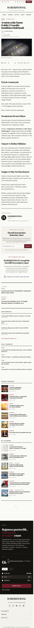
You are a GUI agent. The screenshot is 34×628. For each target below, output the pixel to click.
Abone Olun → (16, 585)
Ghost (27, 627)
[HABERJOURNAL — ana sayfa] (16, 598)
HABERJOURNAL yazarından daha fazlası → (18, 220)
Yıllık (10, 569)
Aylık (4, 569)
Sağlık (22, 14)
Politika (16, 14)
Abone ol (29, 1)
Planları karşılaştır (6, 589)
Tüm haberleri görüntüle (8, 338)
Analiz (4, 14)
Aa (15, 62)
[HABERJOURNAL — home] (16, 7)
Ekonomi (28, 14)
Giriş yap (23, 1)
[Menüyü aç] (2, 2)
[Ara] (15, 2)
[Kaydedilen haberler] (18, 2)
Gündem (10, 14)
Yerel (3, 18)
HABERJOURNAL (9, 31)
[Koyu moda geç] (20, 2)
